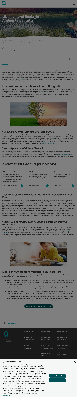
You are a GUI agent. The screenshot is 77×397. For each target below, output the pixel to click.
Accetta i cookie (57, 380)
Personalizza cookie (57, 376)
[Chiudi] (75, 362)
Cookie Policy (7, 395)
